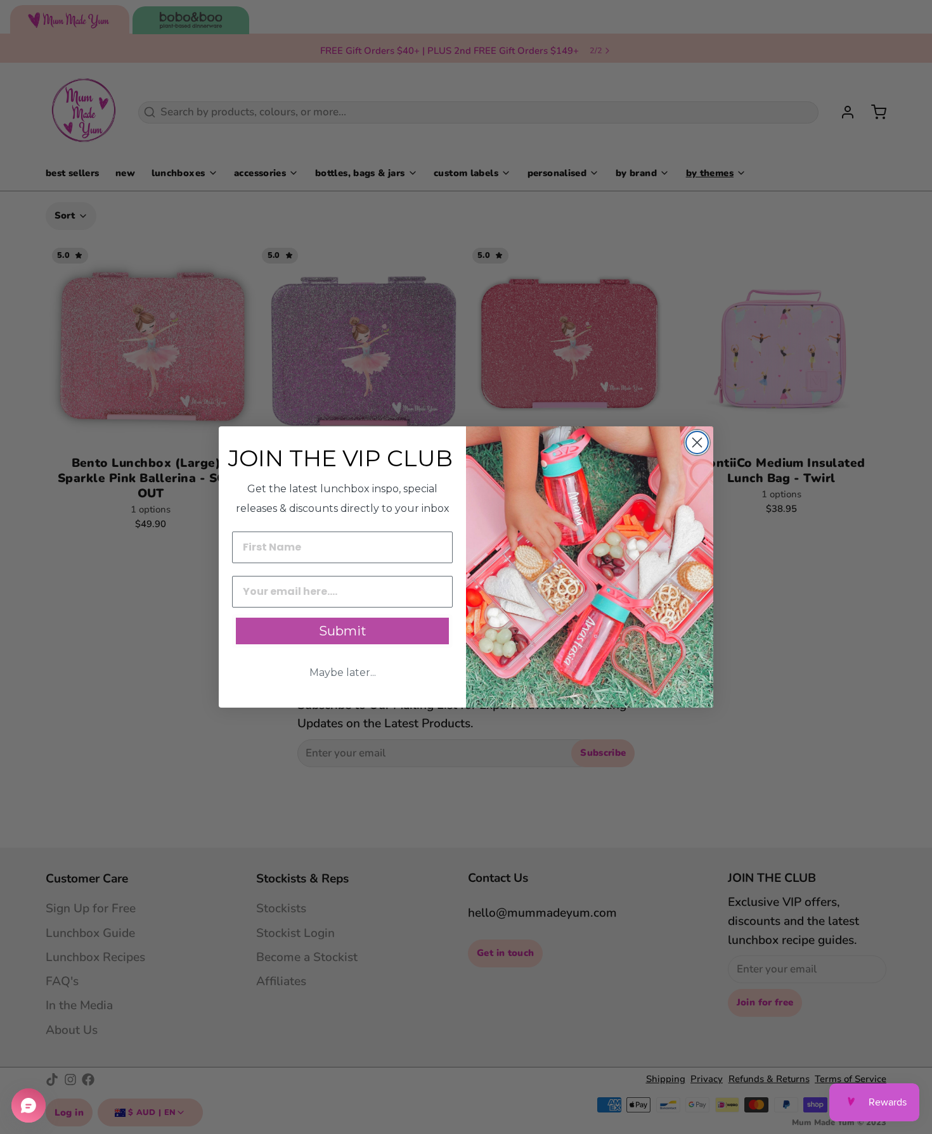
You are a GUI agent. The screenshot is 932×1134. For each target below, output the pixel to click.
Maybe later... (342, 672)
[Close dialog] (697, 442)
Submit (342, 631)
